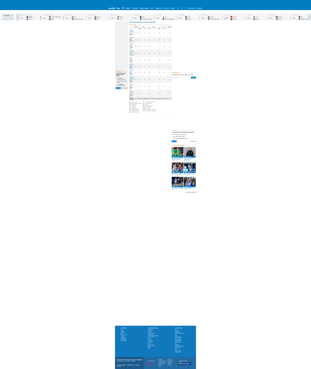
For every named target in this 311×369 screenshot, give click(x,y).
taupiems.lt (169, 362)
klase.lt (160, 364)
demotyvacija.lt (161, 362)
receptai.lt (160, 359)
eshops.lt (169, 363)
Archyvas (123, 88)
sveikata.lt (169, 364)
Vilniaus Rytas (178, 338)
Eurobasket (123, 339)
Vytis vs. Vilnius (131, 58)
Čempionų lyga (151, 346)
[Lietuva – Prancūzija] (190, 167)
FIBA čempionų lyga (179, 346)
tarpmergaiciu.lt (161, 363)
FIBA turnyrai (123, 338)
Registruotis (191, 8)
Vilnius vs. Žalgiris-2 (132, 64)
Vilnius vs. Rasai (132, 85)
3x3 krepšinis (124, 340)
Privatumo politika (121, 365)
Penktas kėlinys (151, 333)
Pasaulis (123, 336)
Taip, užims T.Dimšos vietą (179, 136)
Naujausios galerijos (178, 145)
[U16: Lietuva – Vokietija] (177, 181)
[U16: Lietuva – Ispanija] (177, 167)
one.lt (159, 366)
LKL (122, 329)
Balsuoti (118, 88)
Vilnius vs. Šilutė (132, 38)
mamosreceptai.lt (162, 361)
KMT (149, 347)
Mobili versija (130, 365)
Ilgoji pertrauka (151, 336)
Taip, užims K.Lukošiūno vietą (121, 79)
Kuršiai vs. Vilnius (132, 71)
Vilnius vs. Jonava (132, 44)
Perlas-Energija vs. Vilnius (132, 51)
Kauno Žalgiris (178, 336)
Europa (122, 335)
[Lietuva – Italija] (190, 181)
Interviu (149, 332)
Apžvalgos (150, 330)
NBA (122, 333)
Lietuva (122, 330)
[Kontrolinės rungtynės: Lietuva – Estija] (177, 151)
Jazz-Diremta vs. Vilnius (132, 91)
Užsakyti (193, 77)
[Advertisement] (149, 127)
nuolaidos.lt (170, 361)
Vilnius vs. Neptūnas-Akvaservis (132, 78)
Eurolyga (123, 332)
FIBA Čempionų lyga (179, 333)
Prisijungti (199, 8)
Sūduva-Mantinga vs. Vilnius (132, 31)
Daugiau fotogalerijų (190, 192)
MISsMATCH (150, 334)
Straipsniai (150, 329)
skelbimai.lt (169, 359)
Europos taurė (124, 334)
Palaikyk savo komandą (153, 335)
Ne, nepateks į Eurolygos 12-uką (121, 85)
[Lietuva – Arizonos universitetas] (190, 151)
